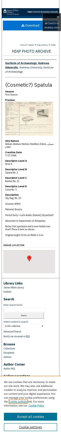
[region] (30, 405)
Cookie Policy (36, 405)
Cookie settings (18, 401)
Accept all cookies (30, 416)
